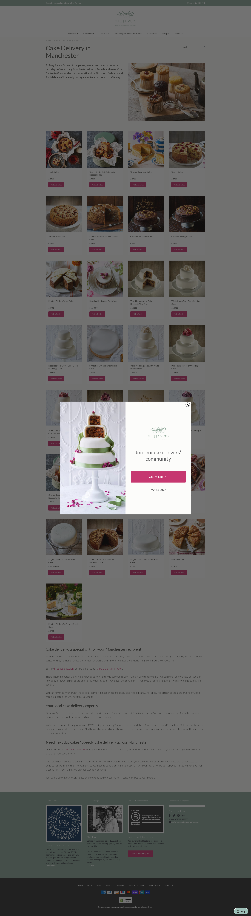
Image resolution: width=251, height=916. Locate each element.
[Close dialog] (188, 405)
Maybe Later (158, 489)
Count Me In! (158, 476)
